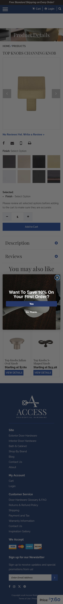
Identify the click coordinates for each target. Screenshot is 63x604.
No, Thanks (31, 312)
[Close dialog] (57, 277)
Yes (31, 304)
